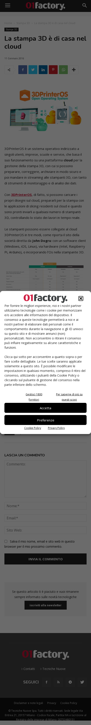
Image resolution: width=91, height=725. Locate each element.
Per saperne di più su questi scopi (69, 397)
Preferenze (45, 420)
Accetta (45, 408)
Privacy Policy (56, 428)
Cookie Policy (32, 428)
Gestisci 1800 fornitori (34, 397)
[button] (81, 298)
